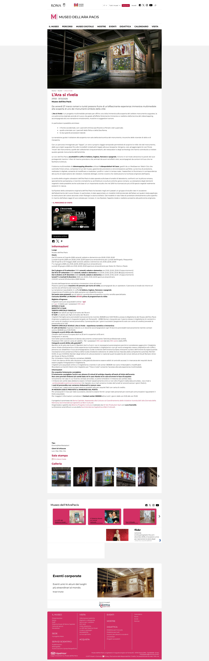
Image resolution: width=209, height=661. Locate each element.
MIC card (81, 304)
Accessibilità (83, 632)
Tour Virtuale (130, 522)
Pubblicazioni (57, 644)
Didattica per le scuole (115, 630)
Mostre (101, 26)
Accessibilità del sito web (145, 656)
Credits (133, 656)
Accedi (134, 5)
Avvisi (136, 619)
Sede (54, 633)
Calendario (141, 26)
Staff (53, 622)
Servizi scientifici (62, 642)
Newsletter (56, 628)
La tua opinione (85, 634)
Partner (137, 621)
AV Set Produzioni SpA (112, 405)
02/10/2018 (146, 537)
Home (54, 91)
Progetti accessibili (113, 639)
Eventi (112, 26)
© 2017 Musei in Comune (93, 656)
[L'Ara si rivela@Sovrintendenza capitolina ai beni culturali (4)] (82, 477)
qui (84, 302)
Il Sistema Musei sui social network (96, 520)
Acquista (126, 5)
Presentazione (57, 618)
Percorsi (67, 26)
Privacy (106, 656)
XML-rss (156, 656)
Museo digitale (85, 26)
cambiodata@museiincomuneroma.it (67, 383)
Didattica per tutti (113, 632)
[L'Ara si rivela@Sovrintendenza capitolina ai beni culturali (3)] (61, 476)
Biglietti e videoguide (87, 620)
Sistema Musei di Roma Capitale (63, 624)
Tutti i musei (113, 5)
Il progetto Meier (58, 636)
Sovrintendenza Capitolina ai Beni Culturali (76, 403)
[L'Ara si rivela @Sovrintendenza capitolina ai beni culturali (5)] (104, 476)
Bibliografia (56, 646)
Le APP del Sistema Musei (60, 521)
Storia (54, 620)
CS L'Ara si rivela (60, 459)
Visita (155, 26)
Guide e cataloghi (85, 630)
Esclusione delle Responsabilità (120, 656)
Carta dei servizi (57, 626)
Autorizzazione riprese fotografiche (64, 648)
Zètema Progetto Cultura (81, 405)
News (136, 616)
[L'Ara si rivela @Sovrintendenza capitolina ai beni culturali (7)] (147, 476)
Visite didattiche (85, 626)
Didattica (125, 26)
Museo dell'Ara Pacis (79, 17)
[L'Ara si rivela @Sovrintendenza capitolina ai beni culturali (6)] (126, 476)
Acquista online (60, 236)
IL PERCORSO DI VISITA (62, 203)
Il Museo (54, 26)
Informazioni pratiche (87, 618)
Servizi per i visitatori (86, 622)
